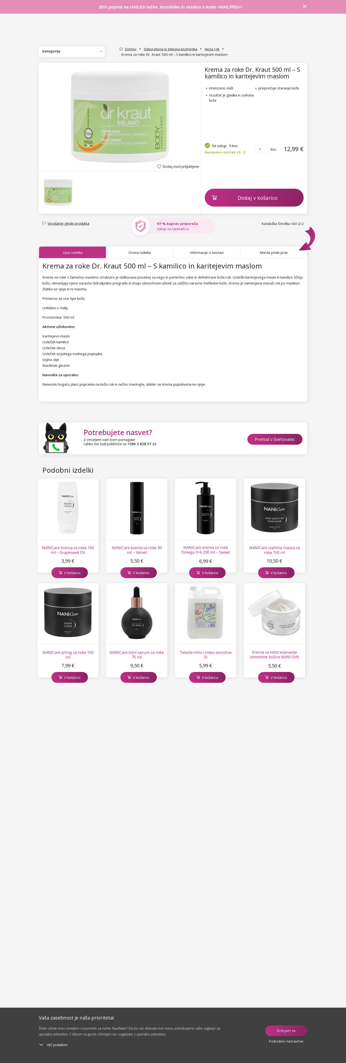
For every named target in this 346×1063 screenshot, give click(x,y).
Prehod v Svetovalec (275, 439)
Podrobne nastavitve (286, 1041)
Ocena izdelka (140, 252)
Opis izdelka (72, 252)
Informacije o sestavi (207, 252)
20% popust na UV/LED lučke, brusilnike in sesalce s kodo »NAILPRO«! (171, 7)
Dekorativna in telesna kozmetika (170, 49)
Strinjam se (286, 1030)
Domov (131, 49)
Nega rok (212, 49)
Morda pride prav (274, 252)
